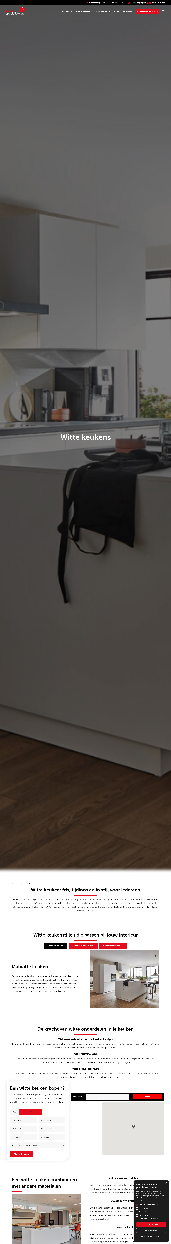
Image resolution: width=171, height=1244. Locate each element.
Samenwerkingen (83, 11)
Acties (116, 11)
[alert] (151, 1211)
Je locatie (77, 1096)
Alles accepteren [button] (151, 1224)
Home (13, 884)
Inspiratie (65, 11)
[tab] (55, 946)
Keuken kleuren (21, 884)
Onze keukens (101, 11)
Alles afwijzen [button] (151, 1230)
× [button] (166, 1183)
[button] (163, 11)
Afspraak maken (21, 1154)
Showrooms (127, 11)
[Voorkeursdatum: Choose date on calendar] (30, 1112)
